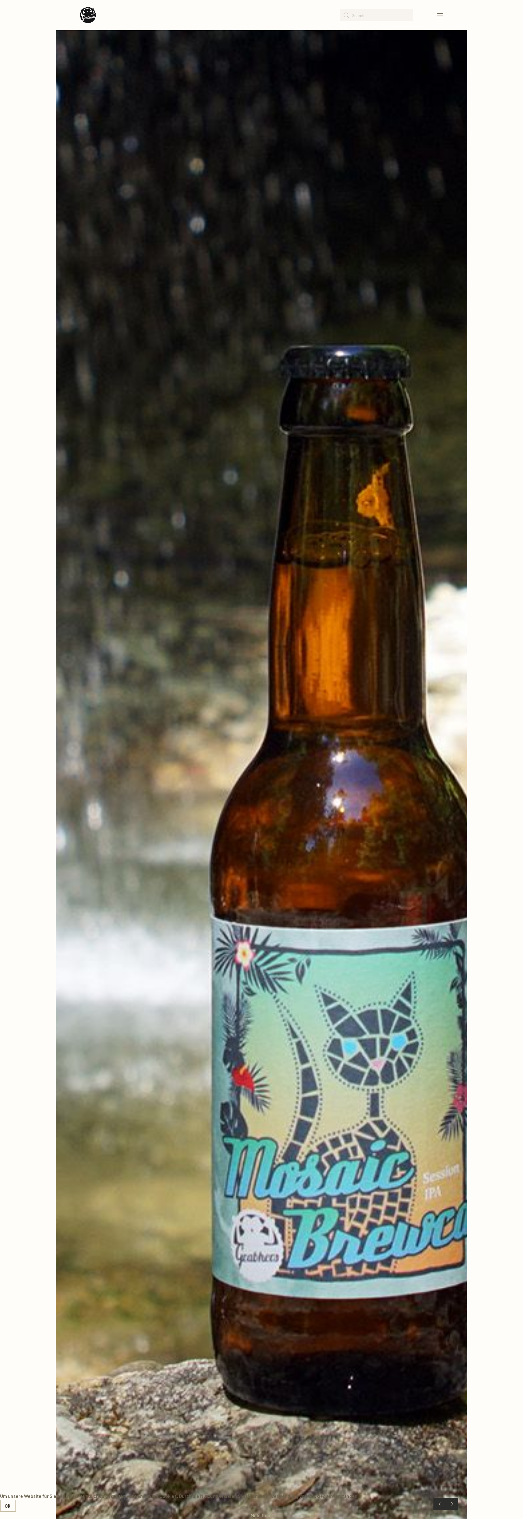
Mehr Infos (262, 1515)
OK (8, 1505)
